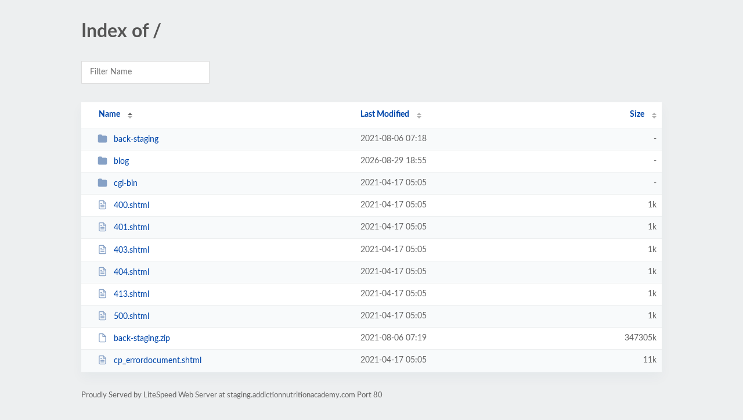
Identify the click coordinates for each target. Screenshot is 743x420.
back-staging (136, 139)
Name (109, 114)
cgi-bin (126, 184)
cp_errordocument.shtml (157, 361)
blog (121, 161)
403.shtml (131, 250)
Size (637, 114)
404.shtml (131, 272)
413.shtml (131, 294)
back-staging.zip (142, 339)
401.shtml (131, 228)
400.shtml (131, 206)
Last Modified (384, 114)
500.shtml (131, 317)
